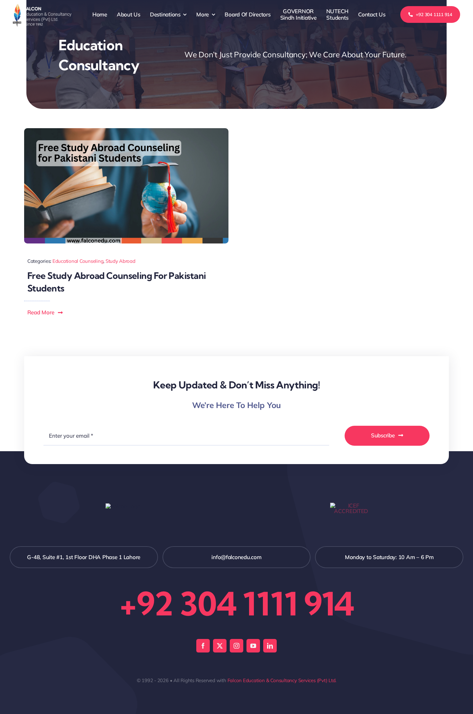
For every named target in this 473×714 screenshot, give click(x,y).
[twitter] (220, 645)
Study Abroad (120, 261)
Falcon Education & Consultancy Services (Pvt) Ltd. (282, 680)
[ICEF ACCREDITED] (351, 505)
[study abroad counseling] (126, 131)
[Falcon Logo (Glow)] (42, 6)
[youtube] (253, 645)
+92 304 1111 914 (236, 604)
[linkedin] (270, 645)
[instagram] (236, 645)
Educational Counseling (77, 261)
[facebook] (203, 645)
